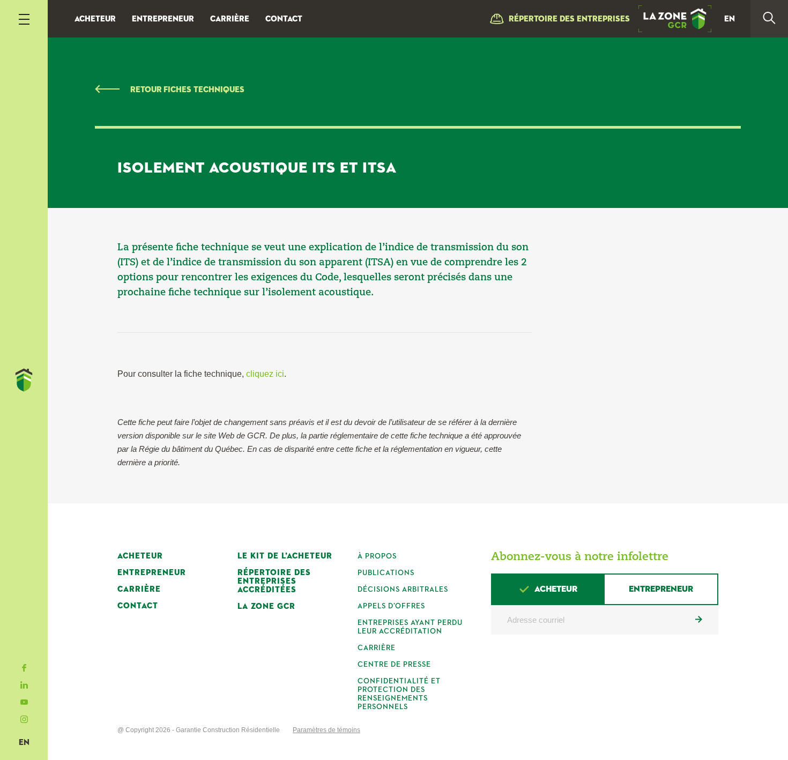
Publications (386, 573)
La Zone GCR (266, 606)
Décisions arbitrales (403, 589)
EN (24, 743)
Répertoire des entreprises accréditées (274, 581)
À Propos (377, 556)
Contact (283, 19)
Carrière (229, 19)
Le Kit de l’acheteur (284, 556)
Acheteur (95, 19)
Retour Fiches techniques (187, 90)
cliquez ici (265, 374)
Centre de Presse (394, 664)
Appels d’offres (391, 606)
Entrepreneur (163, 19)
